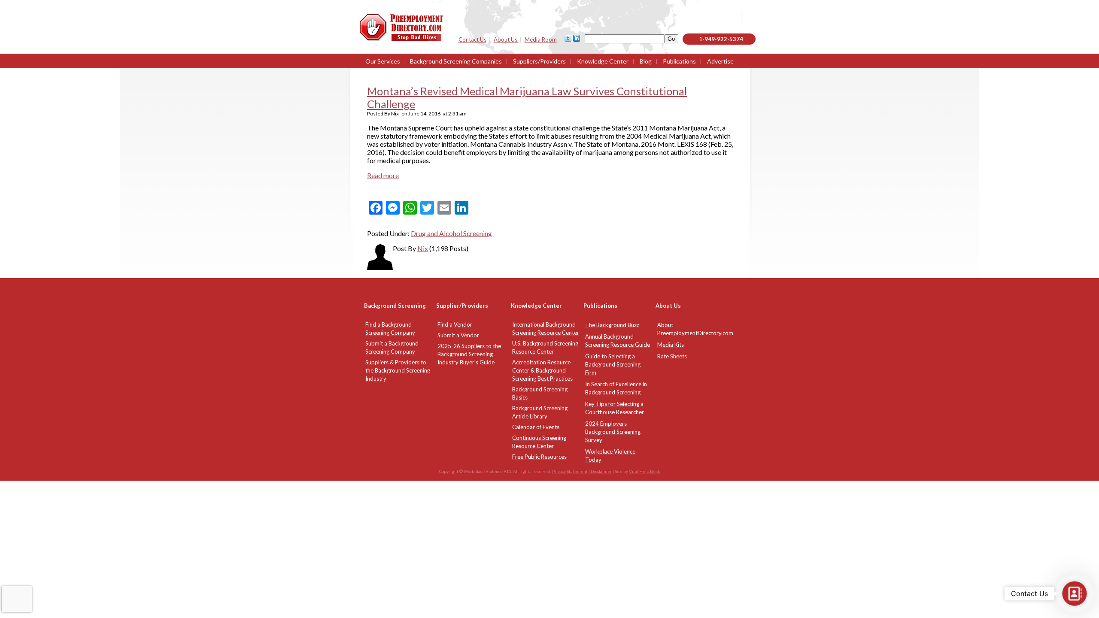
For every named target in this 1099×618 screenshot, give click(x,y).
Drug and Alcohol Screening (451, 233)
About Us (506, 39)
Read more (383, 175)
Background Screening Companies (456, 61)
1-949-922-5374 (721, 39)
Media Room (541, 39)
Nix (422, 248)
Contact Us (472, 39)
